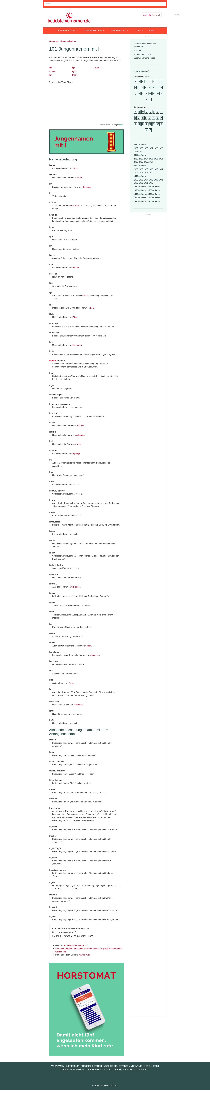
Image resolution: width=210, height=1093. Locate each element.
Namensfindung (118, 30)
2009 (136, 169)
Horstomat (138, 50)
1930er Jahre (140, 194)
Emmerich (77, 345)
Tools (137, 30)
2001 (146, 172)
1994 (160, 180)
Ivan (97, 68)
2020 (141, 151)
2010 (150, 162)
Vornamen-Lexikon (93, 30)
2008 (141, 169)
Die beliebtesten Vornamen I (75, 945)
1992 (141, 183)
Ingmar (52, 360)
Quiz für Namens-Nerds (144, 58)
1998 (141, 180)
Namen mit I (84, 955)
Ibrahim (52, 71)
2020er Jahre (140, 144)
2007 (146, 169)
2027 (136, 148)
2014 (160, 159)
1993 (136, 183)
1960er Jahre (154, 190)
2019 (136, 159)
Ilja (73, 68)
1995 (155, 180)
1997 (146, 180)
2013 (136, 162)
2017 (146, 159)
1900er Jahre (154, 201)
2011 (146, 162)
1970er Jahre (140, 187)
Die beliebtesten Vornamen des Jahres (133, 1066)
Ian (50, 68)
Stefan (88, 646)
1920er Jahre (154, 198)
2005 (155, 169)
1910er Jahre (140, 198)
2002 (141, 172)
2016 (151, 159)
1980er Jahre (154, 187)
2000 (151, 172)
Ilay (50, 75)
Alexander (75, 587)
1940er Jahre (154, 194)
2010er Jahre (140, 155)
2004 (160, 169)
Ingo (74, 75)
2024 (151, 148)
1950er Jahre (140, 190)
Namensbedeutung (72, 1069)
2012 (141, 162)
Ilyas (74, 71)
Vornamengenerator (142, 54)
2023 (155, 148)
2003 (136, 172)
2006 (151, 169)
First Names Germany (136, 1069)
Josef (78, 444)
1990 (151, 183)
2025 (146, 148)
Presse (85, 1066)
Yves (71, 683)
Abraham (75, 205)
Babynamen (114, 1069)
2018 (141, 159)
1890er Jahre (140, 201)
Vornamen (53, 41)
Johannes (87, 187)
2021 (136, 151)
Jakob (75, 168)
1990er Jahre (140, 176)
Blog (151, 30)
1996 (151, 180)
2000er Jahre (140, 165)
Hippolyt (76, 453)
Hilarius (75, 267)
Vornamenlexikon (68, 41)
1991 (146, 183)
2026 (141, 148)
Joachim (80, 426)
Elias (86, 295)
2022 (160, 148)
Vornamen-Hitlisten (65, 30)
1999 (136, 180)
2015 (155, 159)
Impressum (72, 1066)
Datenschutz (100, 1066)
